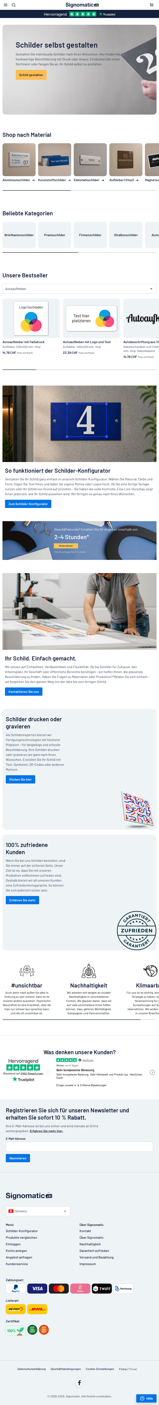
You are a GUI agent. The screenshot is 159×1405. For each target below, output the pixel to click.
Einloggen (13, 1244)
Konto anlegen (16, 1251)
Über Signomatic (92, 1237)
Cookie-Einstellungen (100, 1369)
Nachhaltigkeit (90, 1244)
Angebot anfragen (19, 1257)
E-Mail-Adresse (16, 1138)
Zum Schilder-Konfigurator (28, 504)
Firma (122, 1369)
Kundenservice (17, 1264)
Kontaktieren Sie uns (23, 691)
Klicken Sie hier (20, 779)
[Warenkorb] (151, 5)
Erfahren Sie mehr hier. (46, 1131)
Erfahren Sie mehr (22, 900)
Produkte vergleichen (21, 1237)
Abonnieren (17, 1158)
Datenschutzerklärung (31, 1369)
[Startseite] (79, 1196)
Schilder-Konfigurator (22, 1231)
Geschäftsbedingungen (66, 1369)
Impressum (88, 1264)
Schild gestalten (31, 75)
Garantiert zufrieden (94, 1251)
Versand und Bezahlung (97, 1257)
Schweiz (21, 1211)
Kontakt (85, 1231)
